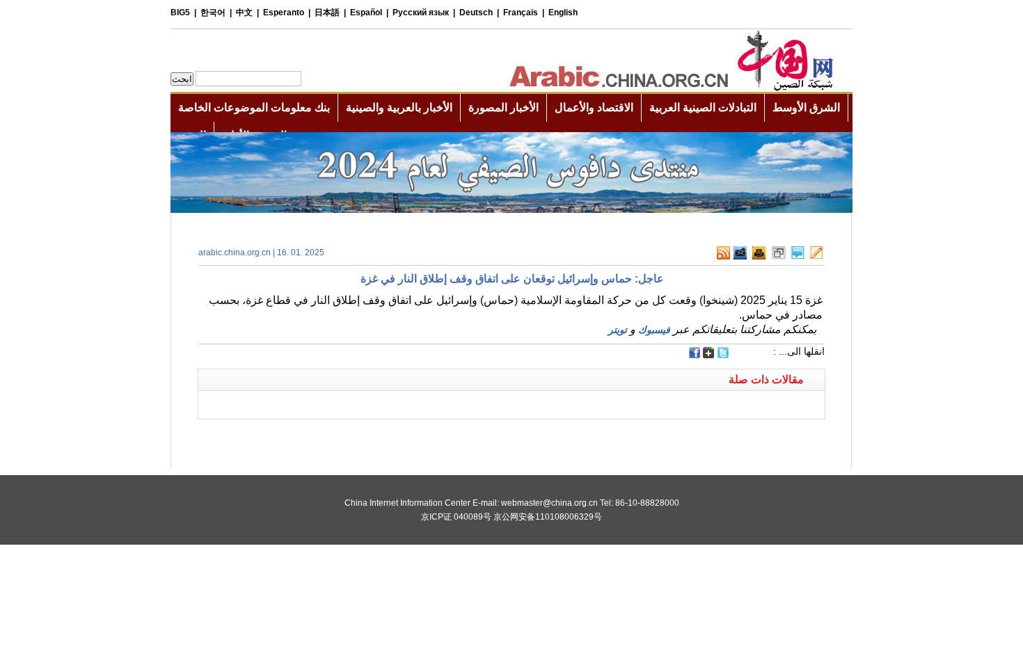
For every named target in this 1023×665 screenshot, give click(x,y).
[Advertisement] (355, 436)
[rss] (723, 253)
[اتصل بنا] (816, 253)
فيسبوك (654, 329)
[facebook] (694, 352)
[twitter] (723, 354)
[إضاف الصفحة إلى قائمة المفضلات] (779, 253)
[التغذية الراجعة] (740, 253)
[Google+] (708, 354)
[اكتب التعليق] (797, 253)
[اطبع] (759, 253)
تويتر (617, 329)
